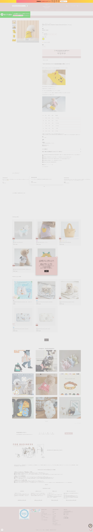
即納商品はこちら (61, 1)
